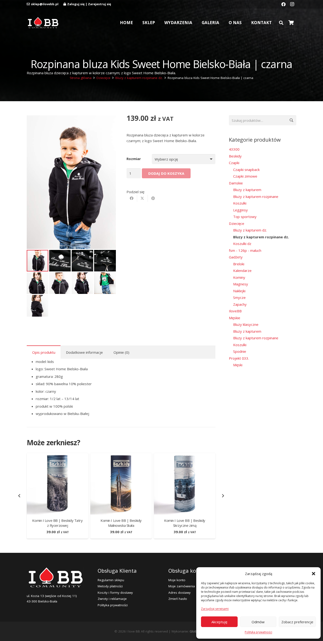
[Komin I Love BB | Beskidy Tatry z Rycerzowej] (57, 455)
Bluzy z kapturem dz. (250, 230)
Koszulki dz (242, 243)
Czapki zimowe (245, 176)
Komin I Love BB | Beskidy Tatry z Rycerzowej (57, 523)
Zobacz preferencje (297, 621)
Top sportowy (245, 216)
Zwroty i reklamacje (112, 599)
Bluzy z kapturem (247, 189)
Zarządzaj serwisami (215, 609)
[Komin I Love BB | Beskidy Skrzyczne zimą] (184, 455)
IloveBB (235, 311)
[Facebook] (283, 4)
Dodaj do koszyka (166, 173)
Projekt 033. (239, 358)
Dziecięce (103, 78)
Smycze (239, 297)
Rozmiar (134, 159)
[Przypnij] (153, 198)
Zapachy (240, 304)
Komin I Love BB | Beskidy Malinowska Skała (121, 523)
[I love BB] (43, 23)
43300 (234, 149)
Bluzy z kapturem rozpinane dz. (139, 78)
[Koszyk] (291, 23)
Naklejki (239, 290)
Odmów (258, 621)
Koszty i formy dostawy (115, 592)
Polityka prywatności (258, 632)
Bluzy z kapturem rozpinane (255, 196)
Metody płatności (110, 586)
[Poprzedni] (19, 496)
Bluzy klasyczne (245, 324)
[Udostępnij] (132, 198)
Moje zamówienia (181, 586)
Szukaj (291, 120)
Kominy (239, 277)
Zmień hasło (177, 599)
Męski (237, 364)
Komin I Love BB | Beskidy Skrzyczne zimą (184, 523)
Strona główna (81, 78)
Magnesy (240, 284)
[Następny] (223, 496)
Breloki (238, 264)
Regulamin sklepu (111, 580)
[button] (313, 573)
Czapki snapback (246, 169)
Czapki (234, 162)
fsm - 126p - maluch (245, 250)
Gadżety (236, 257)
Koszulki (239, 203)
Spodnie (239, 351)
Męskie (234, 317)
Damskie (236, 183)
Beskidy (235, 156)
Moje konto (176, 580)
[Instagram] (292, 4)
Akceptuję (219, 621)
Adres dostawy (179, 592)
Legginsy (240, 210)
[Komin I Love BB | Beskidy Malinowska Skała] (121, 455)
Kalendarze (242, 270)
